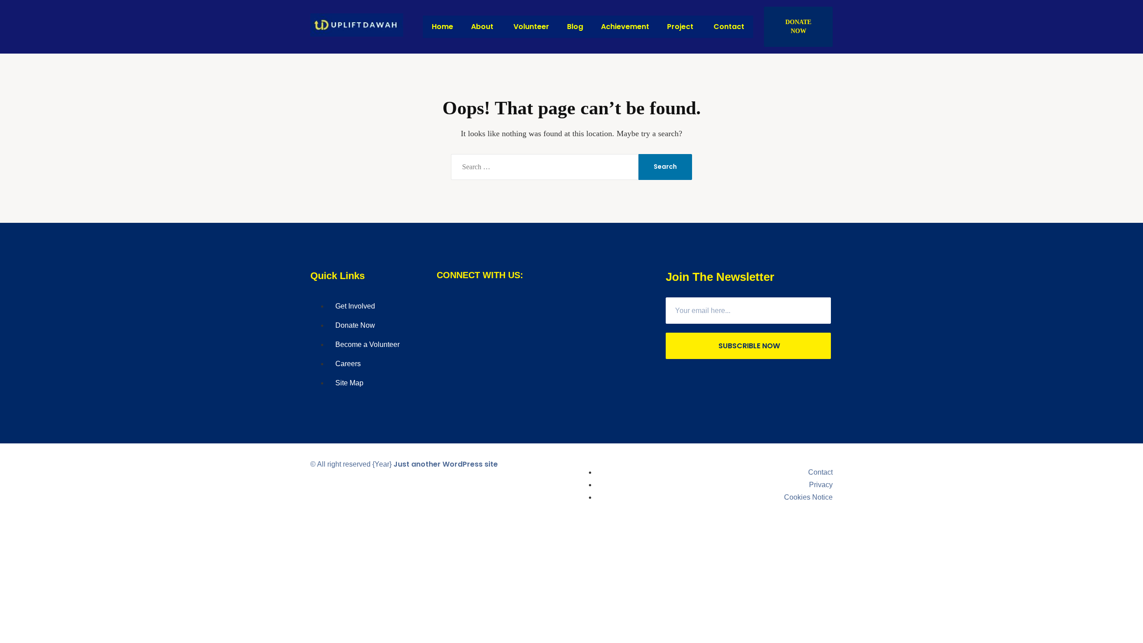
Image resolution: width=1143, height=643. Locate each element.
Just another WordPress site (445, 464)
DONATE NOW (798, 26)
